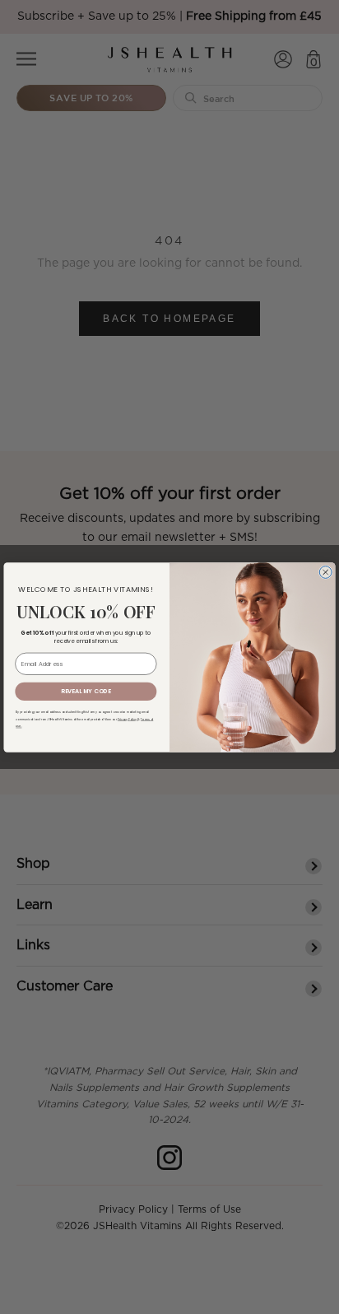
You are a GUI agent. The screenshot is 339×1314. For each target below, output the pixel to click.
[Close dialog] (325, 572)
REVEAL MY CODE (85, 691)
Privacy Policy (128, 719)
